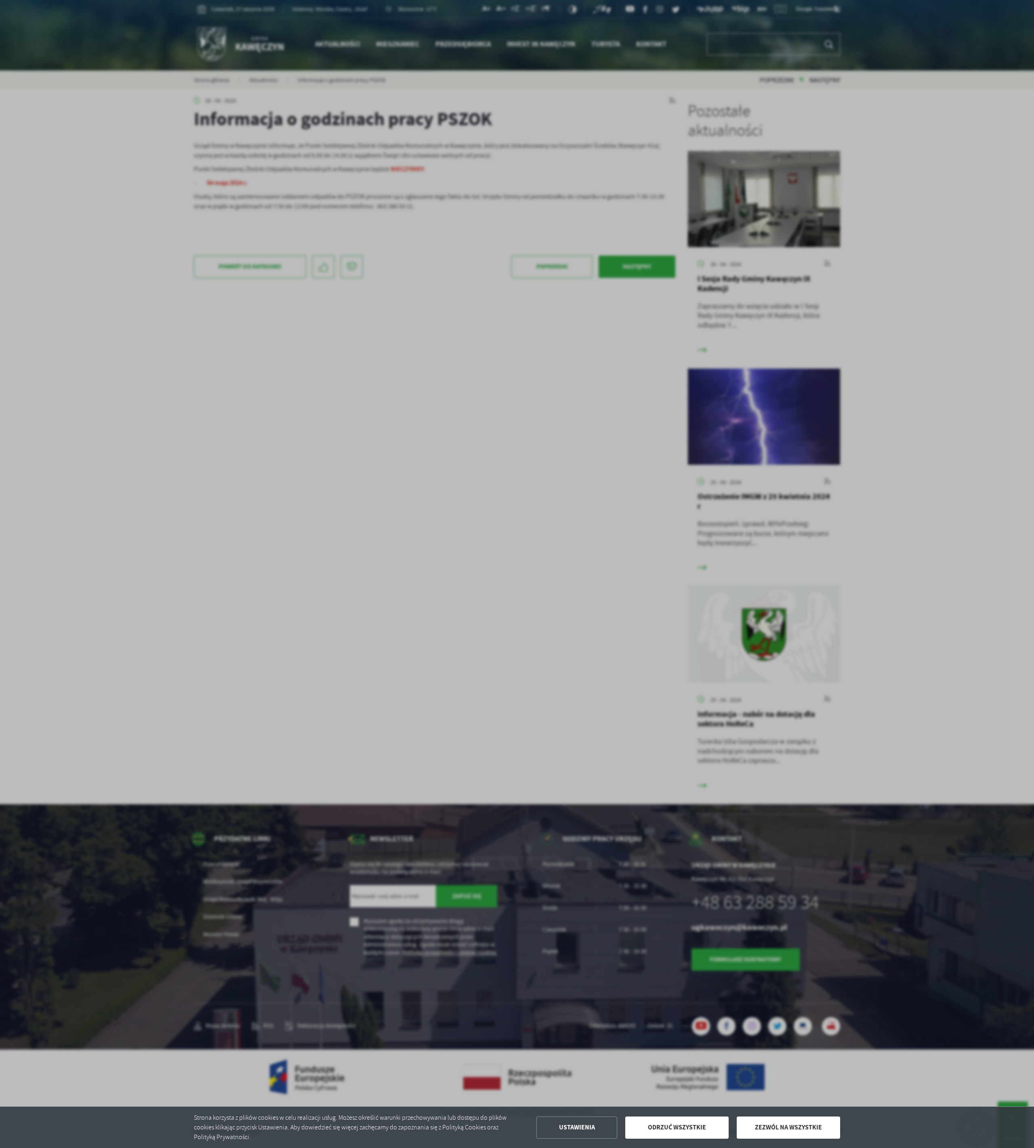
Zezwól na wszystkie (788, 1127)
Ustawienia (577, 1127)
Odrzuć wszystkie (677, 1127)
